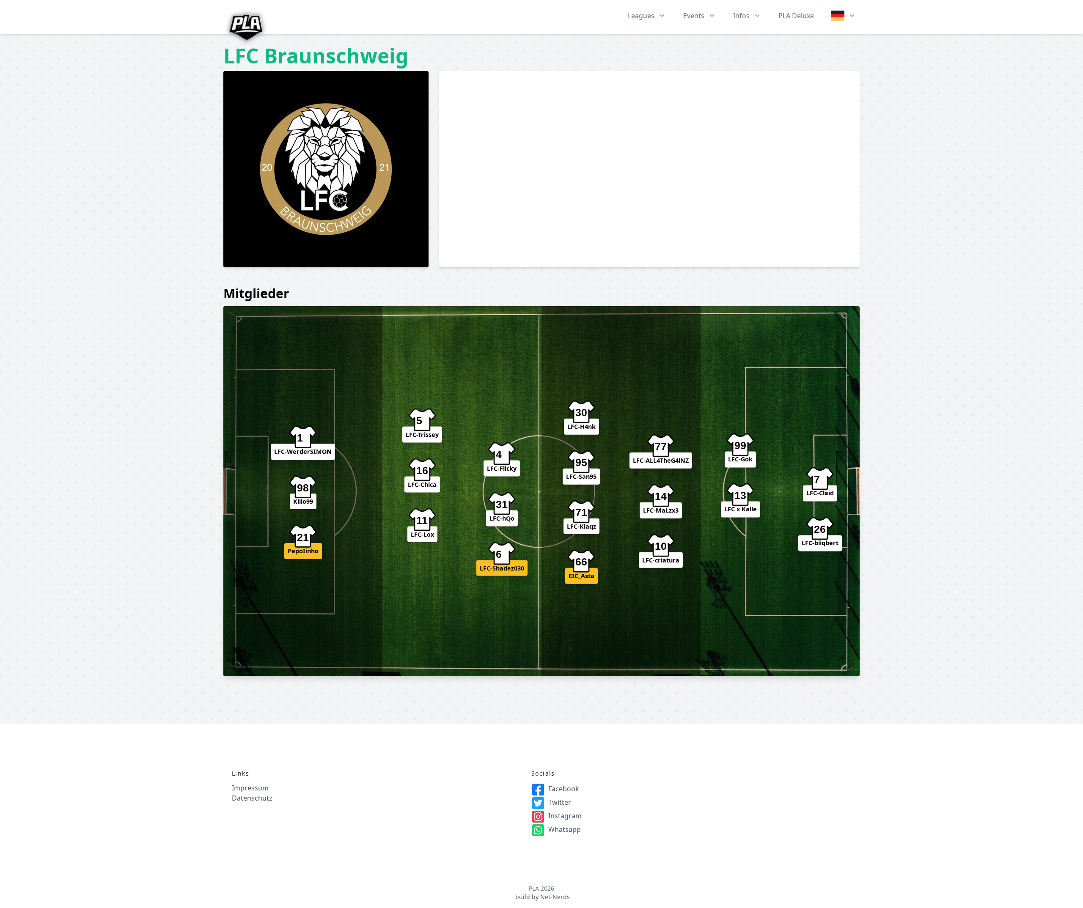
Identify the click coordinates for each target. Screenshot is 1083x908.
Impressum (250, 788)
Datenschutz (252, 798)
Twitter (559, 802)
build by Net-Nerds (542, 897)
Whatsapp (564, 829)
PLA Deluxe (796, 15)
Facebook (563, 788)
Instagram (565, 815)
